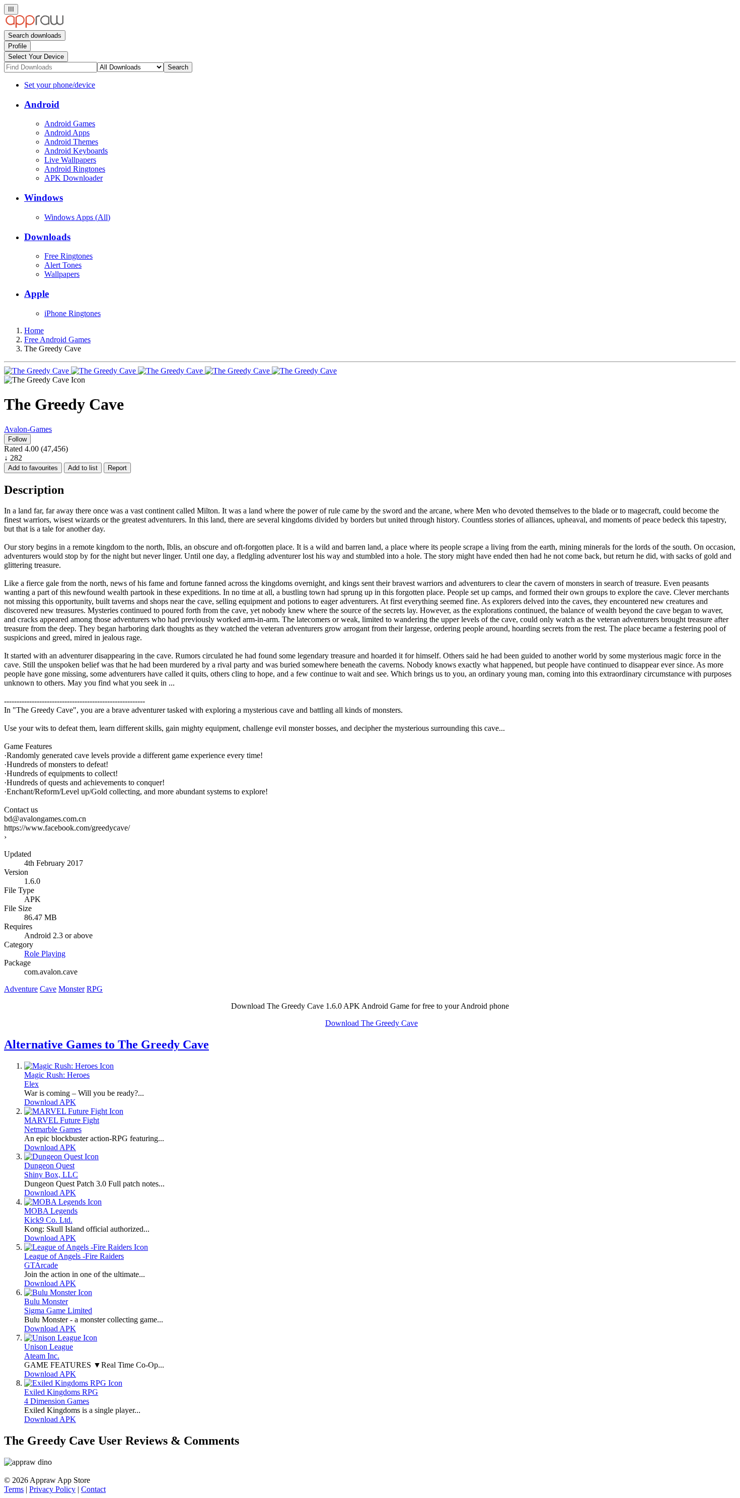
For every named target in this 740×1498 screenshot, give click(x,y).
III (11, 9)
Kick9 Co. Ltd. (48, 1220)
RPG (95, 989)
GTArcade (41, 1265)
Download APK (50, 1102)
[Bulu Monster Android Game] (58, 1292)
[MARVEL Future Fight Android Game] (73, 1111)
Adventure (21, 989)
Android (41, 104)
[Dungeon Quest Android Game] (61, 1156)
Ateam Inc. (41, 1356)
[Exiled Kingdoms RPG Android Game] (73, 1383)
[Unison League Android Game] (60, 1337)
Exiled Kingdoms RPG (61, 1392)
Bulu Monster (46, 1301)
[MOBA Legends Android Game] (63, 1201)
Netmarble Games (53, 1129)
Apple (36, 293)
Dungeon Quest (49, 1165)
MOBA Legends (51, 1211)
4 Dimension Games (56, 1401)
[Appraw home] (34, 25)
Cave (48, 989)
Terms (14, 1489)
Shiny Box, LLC (51, 1174)
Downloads (47, 237)
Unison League (48, 1346)
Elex (31, 1084)
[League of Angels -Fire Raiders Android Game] (86, 1247)
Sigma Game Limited (58, 1310)
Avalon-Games (28, 429)
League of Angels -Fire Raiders (74, 1256)
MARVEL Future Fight (61, 1120)
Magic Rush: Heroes (57, 1075)
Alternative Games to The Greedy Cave (106, 1044)
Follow (17, 439)
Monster (71, 989)
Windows (43, 197)
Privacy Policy (52, 1489)
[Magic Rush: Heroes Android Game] (69, 1066)
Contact (93, 1489)
